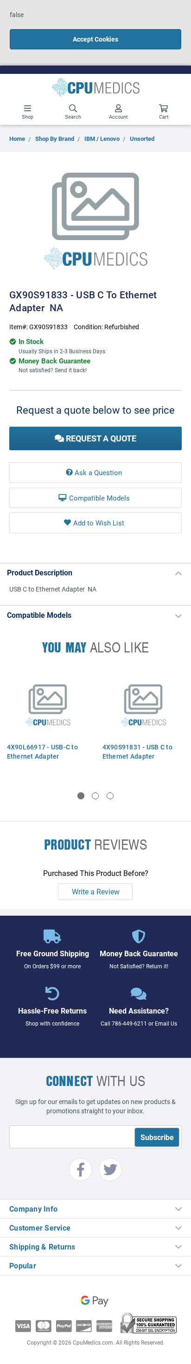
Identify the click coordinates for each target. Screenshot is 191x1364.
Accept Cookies (95, 39)
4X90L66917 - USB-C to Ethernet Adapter (42, 751)
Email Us (166, 1023)
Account (118, 116)
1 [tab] (80, 795)
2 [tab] (95, 795)
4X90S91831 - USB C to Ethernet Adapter (137, 751)
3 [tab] (110, 795)
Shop (27, 116)
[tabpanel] (48, 722)
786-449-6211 (129, 1023)
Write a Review (96, 891)
